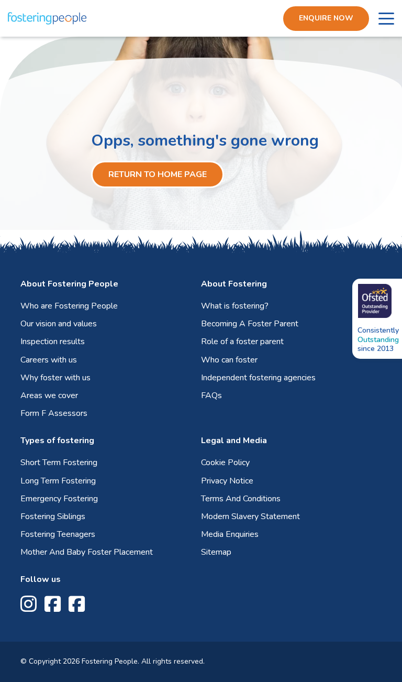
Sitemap (216, 552)
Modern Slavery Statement (250, 516)
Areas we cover (49, 395)
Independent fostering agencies (258, 377)
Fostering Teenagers (57, 534)
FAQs (211, 395)
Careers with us (48, 360)
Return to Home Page (157, 174)
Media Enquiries (230, 534)
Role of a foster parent (242, 341)
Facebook (52, 604)
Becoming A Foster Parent (249, 323)
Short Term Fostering (58, 462)
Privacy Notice (227, 481)
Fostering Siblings (52, 516)
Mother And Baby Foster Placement (86, 552)
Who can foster (229, 360)
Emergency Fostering (59, 498)
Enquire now (326, 18)
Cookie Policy (225, 462)
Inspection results (52, 341)
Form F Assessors (53, 413)
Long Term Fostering (58, 481)
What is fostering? (235, 306)
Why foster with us (55, 377)
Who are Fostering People (69, 306)
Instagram (28, 604)
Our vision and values (58, 323)
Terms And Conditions (241, 498)
